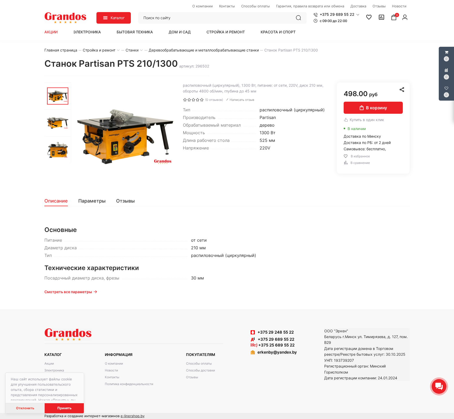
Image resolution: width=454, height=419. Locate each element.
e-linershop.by (133, 416)
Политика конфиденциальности (129, 384)
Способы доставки (200, 370)
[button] (336, 14)
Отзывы (192, 377)
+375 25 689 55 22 (276, 345)
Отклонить (25, 408)
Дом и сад (180, 32)
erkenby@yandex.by (277, 352)
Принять (64, 408)
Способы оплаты (199, 363)
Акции (51, 32)
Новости (111, 370)
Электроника (87, 32)
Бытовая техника (135, 32)
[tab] (58, 201)
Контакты (112, 377)
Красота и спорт (278, 32)
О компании (114, 363)
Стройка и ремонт (226, 32)
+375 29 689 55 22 (274, 339)
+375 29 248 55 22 (275, 332)
